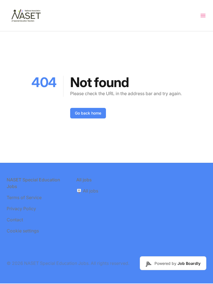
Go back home (88, 113)
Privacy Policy (21, 208)
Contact (15, 219)
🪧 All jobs (87, 191)
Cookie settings (23, 231)
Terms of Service (24, 197)
